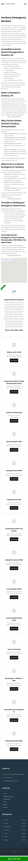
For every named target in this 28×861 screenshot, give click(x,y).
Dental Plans (6, 799)
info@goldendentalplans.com (11, 780)
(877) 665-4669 (17, 116)
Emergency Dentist (8, 796)
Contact (5, 807)
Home (5, 793)
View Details (14, 360)
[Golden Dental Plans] (8, 4)
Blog (4, 801)
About (5, 804)
